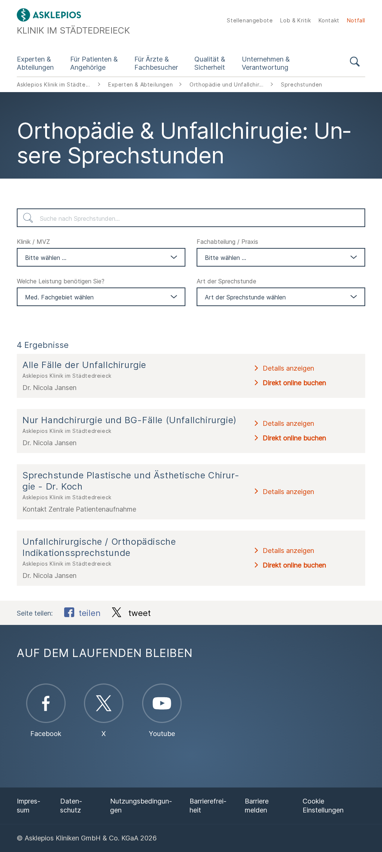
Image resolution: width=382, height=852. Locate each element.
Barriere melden (257, 805)
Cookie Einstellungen (323, 805)
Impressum (28, 805)
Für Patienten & (94, 63)
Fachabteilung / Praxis (227, 241)
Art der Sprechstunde (226, 281)
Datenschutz (71, 805)
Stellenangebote (250, 20)
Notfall (356, 20)
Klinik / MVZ (33, 241)
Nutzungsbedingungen (141, 805)
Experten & (35, 63)
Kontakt (329, 20)
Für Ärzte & (156, 63)
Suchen (28, 217)
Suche (355, 63)
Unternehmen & (266, 63)
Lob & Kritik (295, 20)
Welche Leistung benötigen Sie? (60, 281)
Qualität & (209, 63)
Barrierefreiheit (208, 805)
